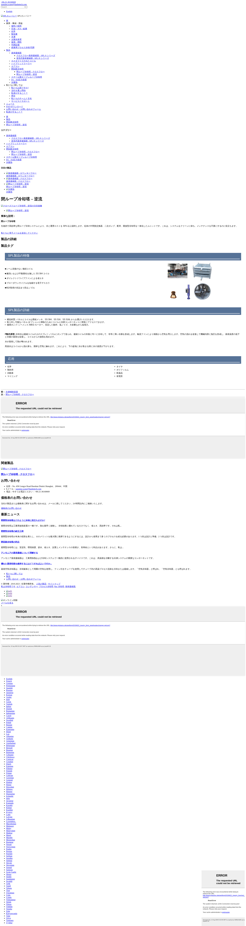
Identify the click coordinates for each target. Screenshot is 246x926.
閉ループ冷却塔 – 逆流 (26, 74)
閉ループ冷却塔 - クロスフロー (30, 72)
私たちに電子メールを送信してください (19, 233)
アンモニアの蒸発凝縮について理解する (19, 553)
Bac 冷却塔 (59, 586)
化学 (13, 31)
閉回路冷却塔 (17, 69)
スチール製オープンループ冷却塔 (26, 77)
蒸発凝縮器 (16, 53)
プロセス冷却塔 (46, 586)
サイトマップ (54, 584)
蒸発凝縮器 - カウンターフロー (20, 176)
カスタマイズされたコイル (23, 61)
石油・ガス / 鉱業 (19, 29)
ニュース (10, 104)
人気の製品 (41, 584)
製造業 (14, 34)
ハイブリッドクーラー (21, 64)
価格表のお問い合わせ (11, 508)
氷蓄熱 (14, 82)
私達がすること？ (19, 93)
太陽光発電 (16, 39)
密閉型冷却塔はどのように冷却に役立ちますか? (23, 520)
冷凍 (13, 37)
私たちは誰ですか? (20, 88)
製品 (8, 50)
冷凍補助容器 (12, 392)
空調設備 (15, 45)
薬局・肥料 (16, 42)
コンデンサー (32, 586)
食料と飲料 (16, 26)
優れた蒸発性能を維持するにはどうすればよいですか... (26, 564)
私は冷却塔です (8, 586)
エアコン (15, 66)
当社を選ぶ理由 (18, 90)
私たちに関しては (14, 574)
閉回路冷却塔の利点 (10, 542)
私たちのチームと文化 (21, 98)
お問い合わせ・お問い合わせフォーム (23, 109)
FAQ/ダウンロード (14, 106)
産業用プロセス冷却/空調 (22, 47)
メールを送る (7, 603)
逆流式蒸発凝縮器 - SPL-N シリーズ (32, 58)
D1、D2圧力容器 (19, 80)
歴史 (13, 96)
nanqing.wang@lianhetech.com (28, 489)
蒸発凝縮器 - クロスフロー (18, 181)
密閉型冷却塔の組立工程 (12, 531)
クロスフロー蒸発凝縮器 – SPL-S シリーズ (35, 55)
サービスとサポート (20, 101)
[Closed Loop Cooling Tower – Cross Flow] (16, 469)
